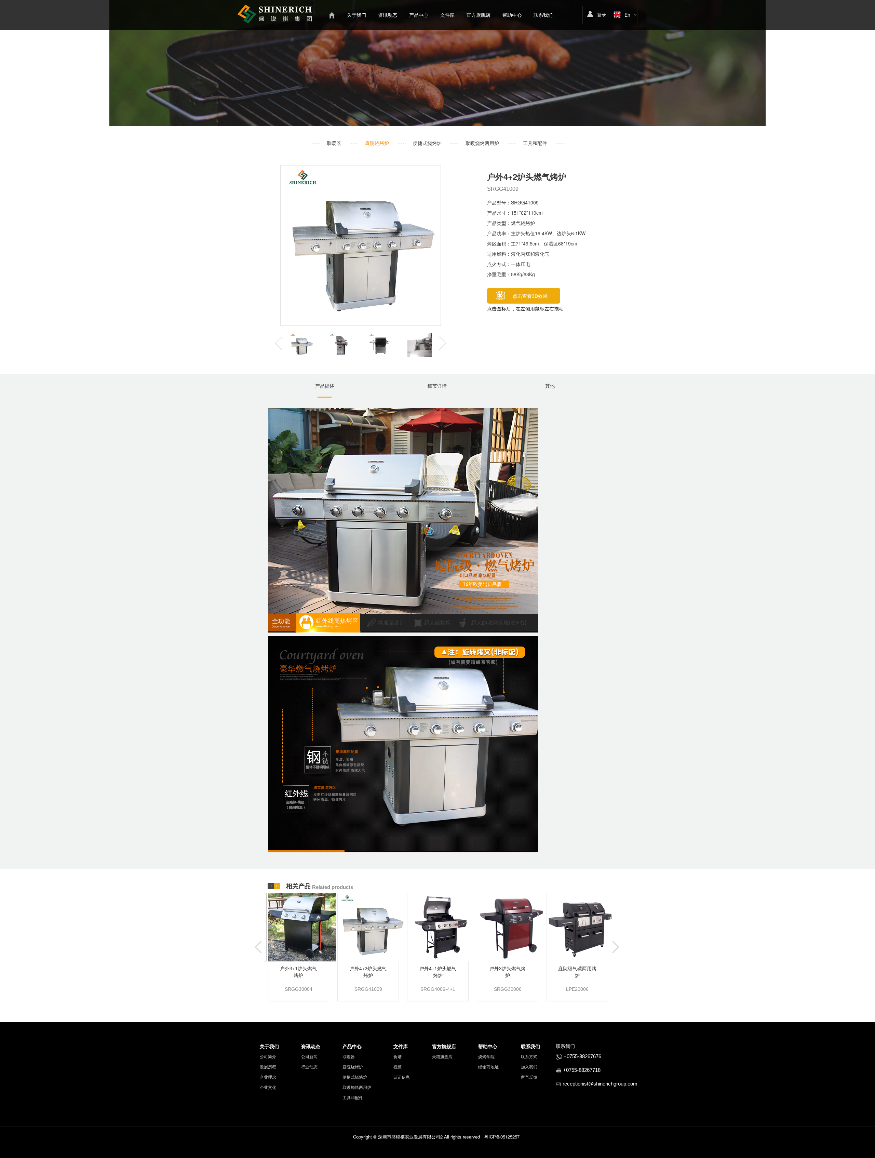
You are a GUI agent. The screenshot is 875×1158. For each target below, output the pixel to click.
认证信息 (401, 1077)
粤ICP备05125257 (502, 1136)
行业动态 (309, 1066)
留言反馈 (529, 1077)
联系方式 (529, 1056)
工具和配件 (535, 142)
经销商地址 (488, 1066)
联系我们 (543, 14)
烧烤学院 (486, 1056)
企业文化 (268, 1087)
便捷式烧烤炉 (427, 142)
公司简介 (268, 1056)
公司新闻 (309, 1056)
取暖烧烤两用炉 (482, 142)
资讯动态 (387, 14)
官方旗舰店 (478, 14)
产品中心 (418, 14)
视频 (397, 1066)
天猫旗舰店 (442, 1056)
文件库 (447, 14)
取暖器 (334, 142)
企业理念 (268, 1077)
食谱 (397, 1056)
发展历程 (268, 1066)
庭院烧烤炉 (377, 142)
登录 (601, 14)
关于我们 (356, 14)
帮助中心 (512, 14)
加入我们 (529, 1066)
